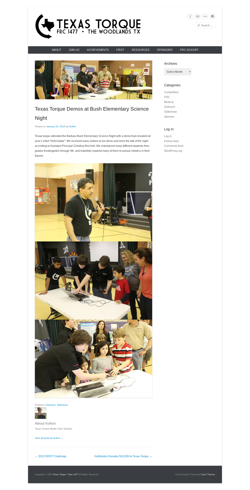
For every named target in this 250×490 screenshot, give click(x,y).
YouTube (198, 16)
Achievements (98, 49)
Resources (140, 49)
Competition (171, 92)
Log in (168, 136)
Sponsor (169, 116)
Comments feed (173, 145)
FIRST (120, 49)
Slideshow (62, 405)
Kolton (72, 126)
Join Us (74, 49)
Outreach (51, 405)
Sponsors (165, 49)
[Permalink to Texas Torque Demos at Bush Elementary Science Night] (93, 79)
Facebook (190, 16)
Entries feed (171, 141)
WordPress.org (173, 150)
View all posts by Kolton (49, 438)
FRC (167, 97)
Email (212, 16)
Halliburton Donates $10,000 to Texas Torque (123, 456)
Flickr (205, 16)
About (56, 49)
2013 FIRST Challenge (50, 456)
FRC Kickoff (189, 49)
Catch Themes (208, 474)
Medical (169, 102)
